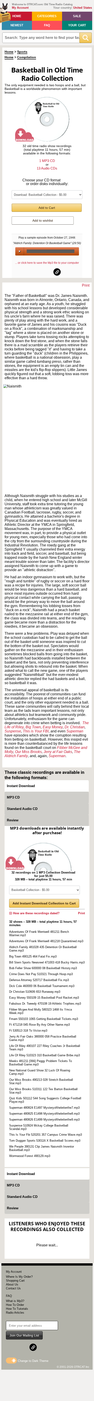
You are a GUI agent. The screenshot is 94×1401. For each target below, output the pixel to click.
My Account (20, 7)
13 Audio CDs (47, 168)
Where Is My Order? (19, 1276)
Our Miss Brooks (28, 752)
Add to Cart (47, 208)
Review (12, 820)
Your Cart (77, 25)
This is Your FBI (36, 731)
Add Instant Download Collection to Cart (44, 903)
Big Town (33, 727)
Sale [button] (77, 16)
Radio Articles (15, 1312)
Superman (57, 756)
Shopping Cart (15, 1280)
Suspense (13, 731)
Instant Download (21, 786)
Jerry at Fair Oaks (58, 752)
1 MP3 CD (47, 161)
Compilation (26, 57)
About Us (12, 1284)
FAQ (47, 25)
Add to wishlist (42, 220)
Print (85, 285)
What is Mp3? (15, 1300)
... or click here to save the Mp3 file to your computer (47, 262)
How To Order (15, 1304)
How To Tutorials (17, 1308)
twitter (47, 272)
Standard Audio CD (22, 809)
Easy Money (53, 727)
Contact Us (13, 1288)
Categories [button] (47, 16)
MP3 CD (13, 797)
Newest (16, 25)
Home (16, 16)
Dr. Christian (75, 727)
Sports (22, 52)
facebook (37, 272)
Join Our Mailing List (24, 1335)
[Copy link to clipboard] (57, 272)
